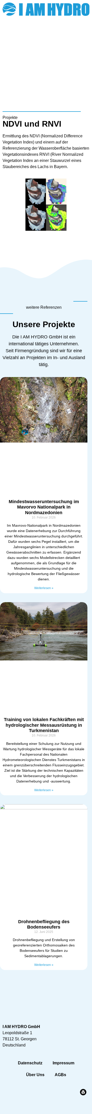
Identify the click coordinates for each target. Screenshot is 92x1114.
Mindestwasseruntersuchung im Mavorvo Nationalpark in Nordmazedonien (44, 507)
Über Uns (35, 1075)
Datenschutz (30, 1063)
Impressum (63, 1063)
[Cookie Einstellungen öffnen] (9, 1107)
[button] (84, 49)
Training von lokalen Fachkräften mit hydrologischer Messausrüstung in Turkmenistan (44, 725)
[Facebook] (69, 32)
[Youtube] (83, 32)
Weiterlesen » (43, 588)
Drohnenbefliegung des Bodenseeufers (44, 924)
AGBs (60, 1075)
